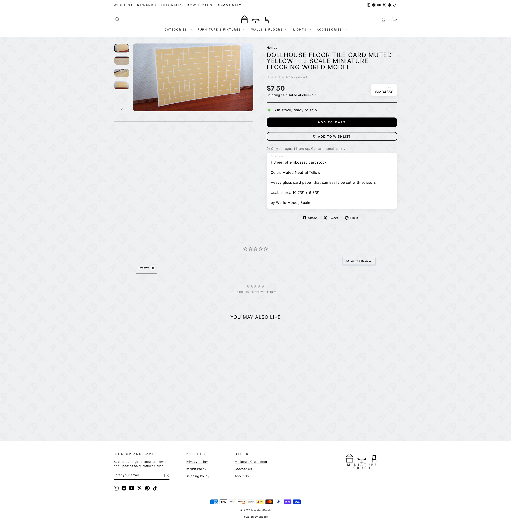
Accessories (330, 29)
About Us (242, 476)
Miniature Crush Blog (251, 462)
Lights (300, 29)
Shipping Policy (198, 476)
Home (271, 47)
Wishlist (123, 5)
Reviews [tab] (143, 268)
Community (229, 5)
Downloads (200, 5)
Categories (176, 29)
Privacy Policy (197, 462)
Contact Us (243, 469)
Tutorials (171, 5)
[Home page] (255, 19)
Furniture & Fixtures (220, 29)
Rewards (146, 5)
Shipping (273, 95)
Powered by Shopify (255, 516)
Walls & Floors (267, 29)
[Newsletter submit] (166, 475)
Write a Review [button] (361, 261)
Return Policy (196, 469)
